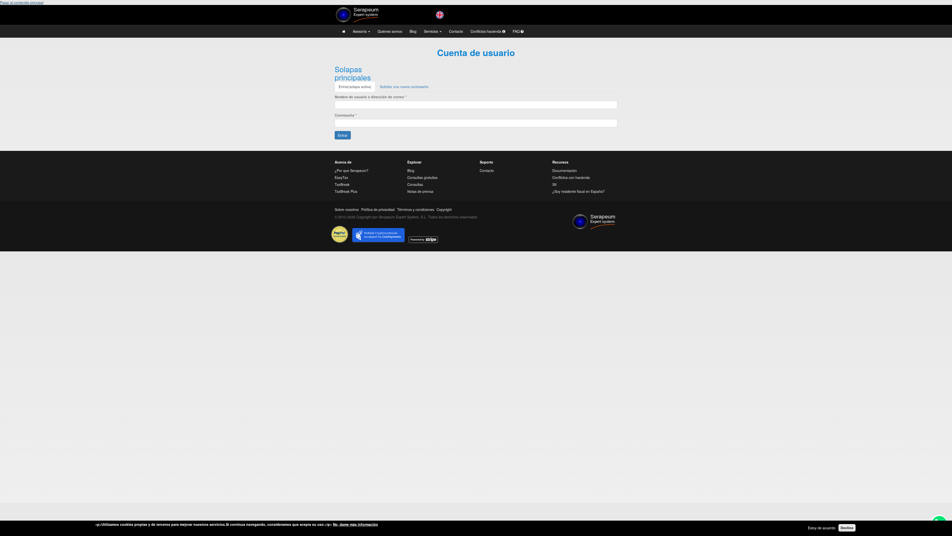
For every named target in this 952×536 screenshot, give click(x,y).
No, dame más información (355, 524)
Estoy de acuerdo (821, 527)
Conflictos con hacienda (571, 177)
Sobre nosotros (347, 209)
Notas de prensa (420, 191)
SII (554, 184)
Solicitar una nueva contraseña (404, 86)
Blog (413, 31)
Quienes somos (390, 31)
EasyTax (341, 177)
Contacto (456, 31)
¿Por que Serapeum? (351, 170)
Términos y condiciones (415, 209)
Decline (847, 528)
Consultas (415, 184)
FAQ (517, 31)
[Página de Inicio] (343, 31)
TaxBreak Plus (346, 191)
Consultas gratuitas (422, 177)
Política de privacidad (378, 209)
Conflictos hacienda (486, 31)
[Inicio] (367, 15)
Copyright (444, 209)
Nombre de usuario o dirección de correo (370, 96)
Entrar (355, 86)
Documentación (564, 170)
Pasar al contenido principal (21, 2)
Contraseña (346, 115)
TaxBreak (342, 184)
